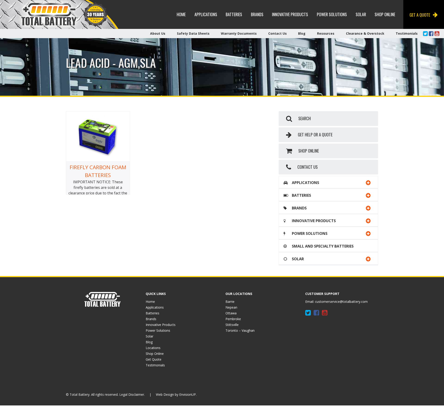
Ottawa (231, 313)
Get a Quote (420, 15)
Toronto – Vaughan (240, 330)
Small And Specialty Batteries (322, 246)
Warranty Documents (239, 33)
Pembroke (233, 319)
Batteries (234, 14)
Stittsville (232, 324)
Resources (325, 33)
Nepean (231, 307)
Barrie (229, 301)
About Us (157, 33)
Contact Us (277, 33)
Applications (205, 14)
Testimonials (407, 33)
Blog (301, 33)
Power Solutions (332, 14)
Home (181, 14)
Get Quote (153, 359)
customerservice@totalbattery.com (341, 301)
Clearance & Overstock (365, 33)
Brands (257, 14)
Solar (361, 14)
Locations (153, 348)
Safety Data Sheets (193, 33)
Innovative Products (290, 14)
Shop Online (385, 14)
